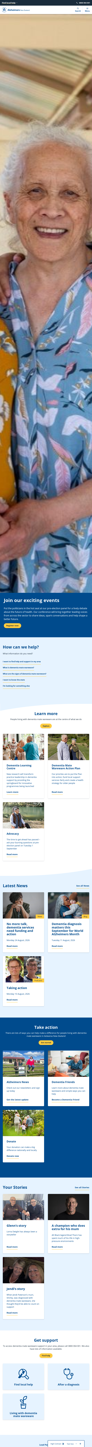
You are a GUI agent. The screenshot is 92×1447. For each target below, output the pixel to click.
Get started (46, 1042)
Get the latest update (17, 1099)
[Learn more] (23, 747)
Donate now (13, 1156)
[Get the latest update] (23, 1064)
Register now (12, 625)
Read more (57, 792)
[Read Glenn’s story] (23, 1207)
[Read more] (68, 747)
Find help (46, 1355)
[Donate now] (23, 1123)
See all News (82, 885)
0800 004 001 (84, 3)
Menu (87, 11)
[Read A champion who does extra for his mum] (68, 1207)
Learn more (12, 792)
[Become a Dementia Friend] (68, 1064)
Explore (46, 726)
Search (78, 11)
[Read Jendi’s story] (23, 1270)
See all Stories (82, 1187)
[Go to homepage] (16, 10)
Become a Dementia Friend (65, 1099)
